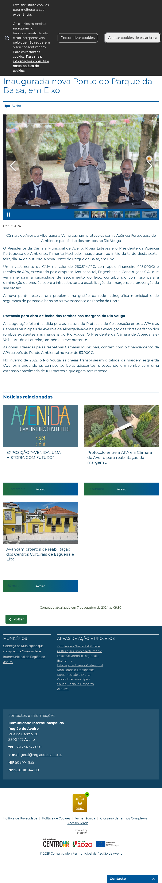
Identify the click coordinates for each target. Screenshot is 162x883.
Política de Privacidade (20, 818)
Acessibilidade (78, 823)
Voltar (19, 619)
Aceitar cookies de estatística (132, 38)
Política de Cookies (56, 818)
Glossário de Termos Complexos (123, 818)
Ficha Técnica (85, 818)
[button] (81, 214)
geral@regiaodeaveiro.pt (41, 755)
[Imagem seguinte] (149, 166)
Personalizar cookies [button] (78, 38)
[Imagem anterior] (13, 166)
